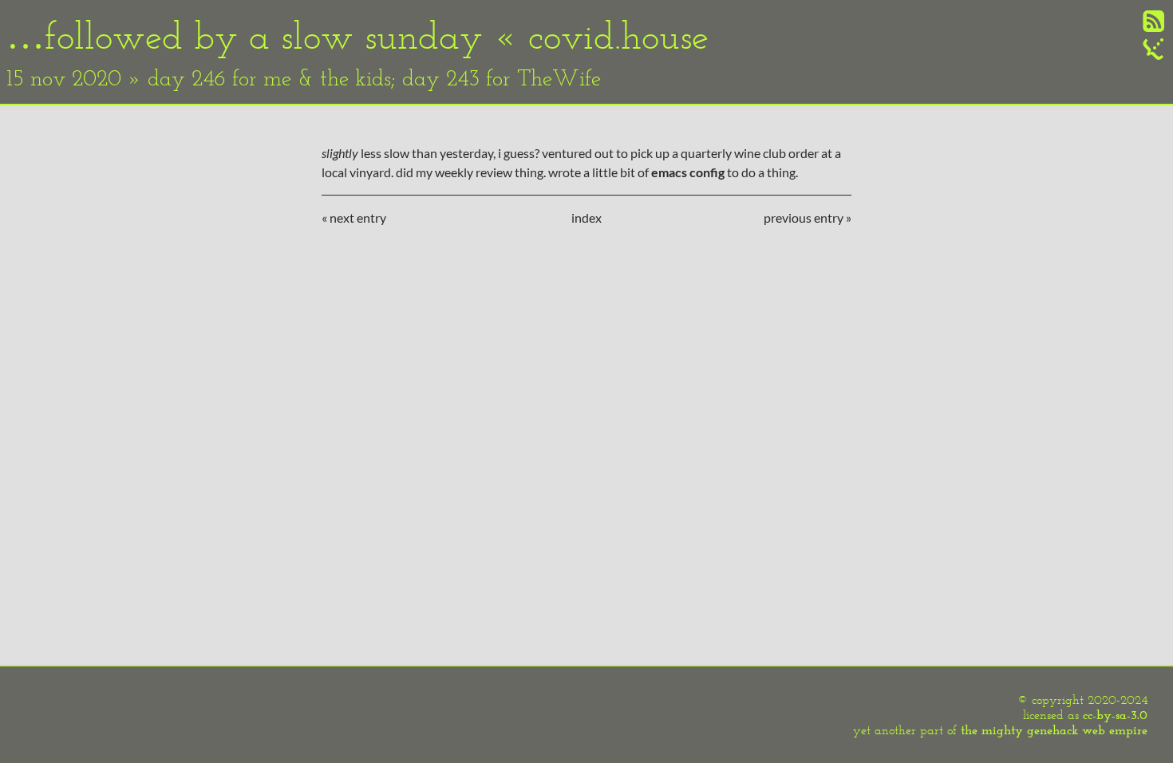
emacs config (688, 172)
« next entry (354, 217)
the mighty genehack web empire (1054, 729)
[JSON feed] (1154, 54)
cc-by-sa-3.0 (1115, 714)
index (586, 217)
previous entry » (807, 217)
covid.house (618, 35)
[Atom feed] (1154, 26)
